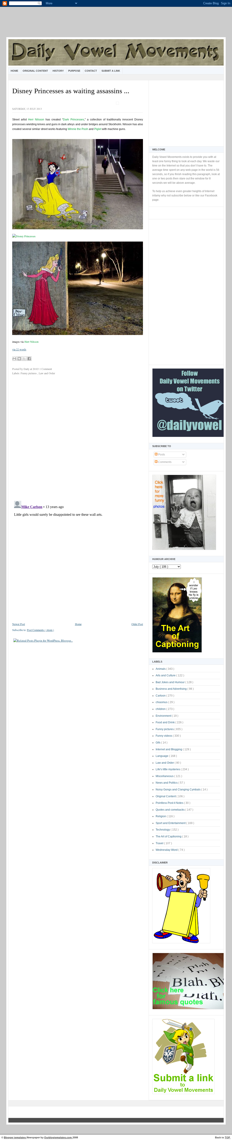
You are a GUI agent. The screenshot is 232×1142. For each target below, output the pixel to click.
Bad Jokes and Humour (170, 682)
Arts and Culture (166, 675)
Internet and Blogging (169, 749)
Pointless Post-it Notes (170, 803)
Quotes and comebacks (170, 809)
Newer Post (18, 624)
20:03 (36, 369)
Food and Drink (165, 722)
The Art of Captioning (169, 836)
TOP (228, 1137)
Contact (91, 70)
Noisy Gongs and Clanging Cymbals (178, 789)
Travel (160, 843)
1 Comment (45, 369)
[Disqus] (77, 439)
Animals (161, 668)
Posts (161, 454)
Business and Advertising (171, 688)
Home (15, 70)
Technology (163, 829)
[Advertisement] (116, 25)
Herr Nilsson (36, 119)
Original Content (36, 70)
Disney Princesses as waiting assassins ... (70, 91)
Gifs (158, 742)
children (161, 709)
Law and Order (165, 762)
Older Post (137, 624)
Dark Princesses (73, 119)
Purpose (74, 70)
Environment (164, 715)
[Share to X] (24, 358)
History (58, 70)
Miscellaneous (165, 776)
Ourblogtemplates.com (58, 1137)
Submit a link (111, 70)
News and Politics (167, 782)
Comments (164, 462)
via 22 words (19, 349)
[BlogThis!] (19, 358)
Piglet (97, 129)
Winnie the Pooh (78, 129)
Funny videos (164, 735)
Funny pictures (165, 729)
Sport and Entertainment (171, 823)
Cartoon (161, 695)
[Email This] (14, 358)
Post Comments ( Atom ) (40, 630)
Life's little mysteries (168, 769)
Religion (161, 816)
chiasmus (162, 702)
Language (162, 756)
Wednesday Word (167, 849)
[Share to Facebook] (29, 358)
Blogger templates (15, 1137)
